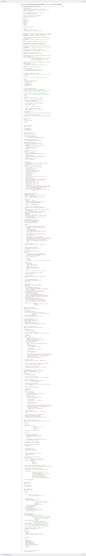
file (39, 6)
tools (51, 4)
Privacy (8, 554)
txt (82, 554)
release (54, 4)
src (47, 4)
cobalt (22, 4)
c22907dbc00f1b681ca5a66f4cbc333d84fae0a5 (36, 4)
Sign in (84, 1)
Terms (10, 554)
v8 (49, 4)
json (84, 554)
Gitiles (5, 554)
